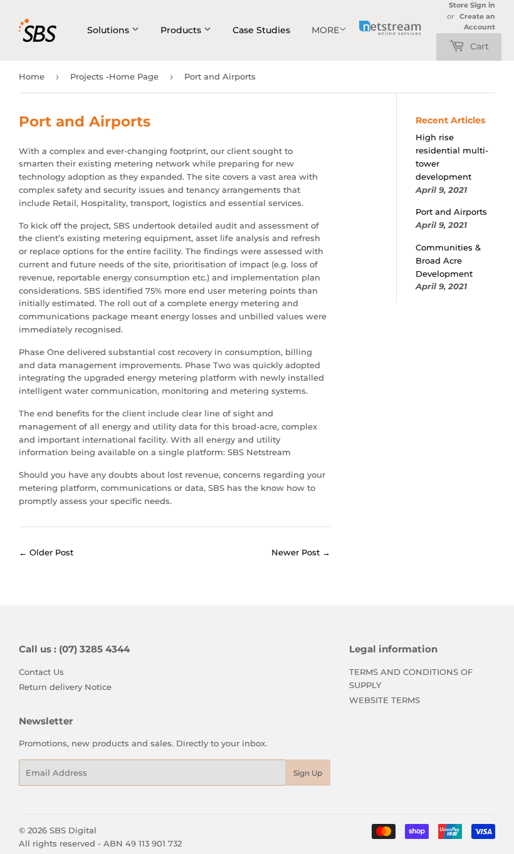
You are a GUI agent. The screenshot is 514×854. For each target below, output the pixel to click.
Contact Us (41, 672)
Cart (478, 46)
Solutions (109, 30)
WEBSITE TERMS (384, 700)
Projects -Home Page (114, 76)
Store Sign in (472, 5)
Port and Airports (451, 212)
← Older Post (46, 552)
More (325, 30)
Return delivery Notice (65, 687)
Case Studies (261, 30)
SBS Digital (73, 830)
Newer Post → (300, 552)
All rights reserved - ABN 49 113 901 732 (100, 843)
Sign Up (307, 773)
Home (32, 76)
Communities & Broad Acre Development (448, 260)
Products (182, 30)
